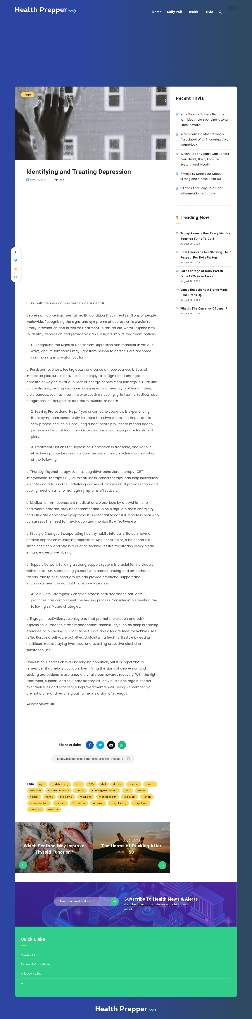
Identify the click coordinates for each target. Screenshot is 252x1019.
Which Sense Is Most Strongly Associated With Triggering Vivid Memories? (204, 139)
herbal (34, 797)
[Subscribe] (114, 901)
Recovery (129, 797)
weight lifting (118, 803)
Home (156, 12)
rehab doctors (39, 803)
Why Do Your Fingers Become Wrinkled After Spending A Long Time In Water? (204, 119)
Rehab (147, 797)
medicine (86, 797)
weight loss (141, 803)
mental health (107, 797)
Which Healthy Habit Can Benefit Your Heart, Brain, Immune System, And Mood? (204, 159)
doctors (134, 784)
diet (103, 784)
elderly (150, 784)
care (78, 784)
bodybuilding (60, 784)
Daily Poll (174, 12)
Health (193, 12)
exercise (35, 790)
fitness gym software (105, 790)
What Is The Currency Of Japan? (203, 308)
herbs (49, 797)
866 (61, 179)
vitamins (98, 803)
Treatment (79, 803)
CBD (91, 784)
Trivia (208, 12)
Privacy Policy (31, 973)
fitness (80, 790)
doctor (117, 784)
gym (127, 790)
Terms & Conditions (35, 964)
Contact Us (29, 955)
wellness (35, 809)
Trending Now (194, 217)
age (41, 784)
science (60, 803)
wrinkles (53, 809)
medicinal (66, 797)
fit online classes (58, 790)
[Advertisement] (126, 49)
